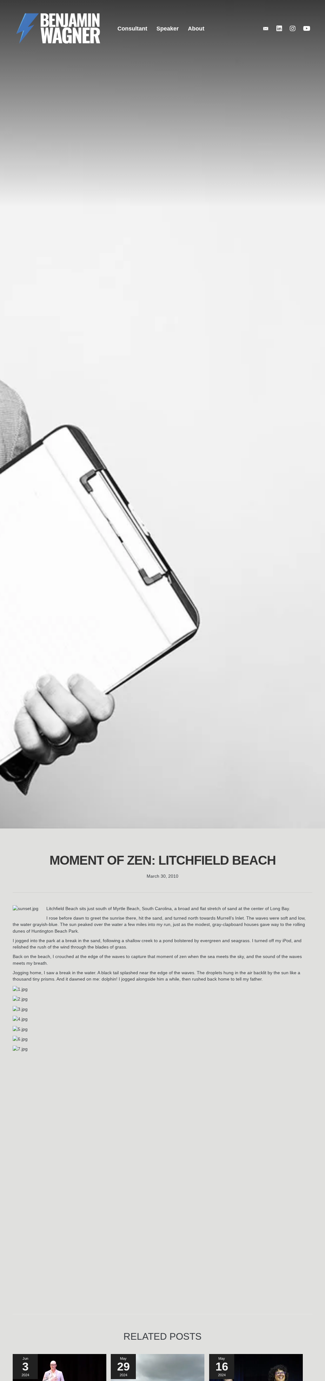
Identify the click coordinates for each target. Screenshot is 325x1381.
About (196, 28)
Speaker (167, 28)
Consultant (132, 28)
